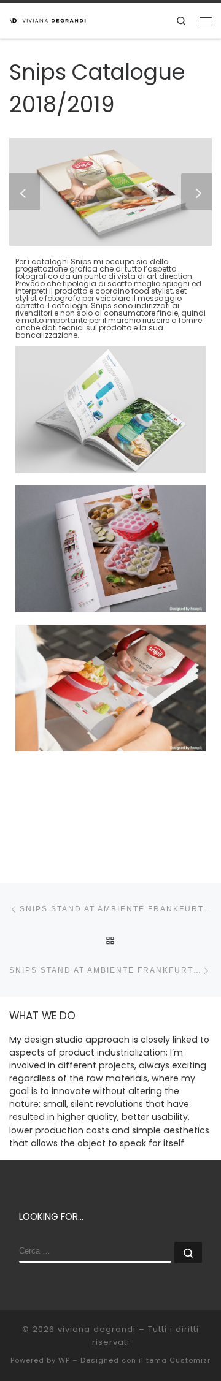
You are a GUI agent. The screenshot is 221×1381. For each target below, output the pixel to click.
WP (64, 1360)
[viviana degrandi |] (48, 19)
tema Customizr (178, 1360)
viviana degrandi (97, 1329)
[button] (24, 191)
